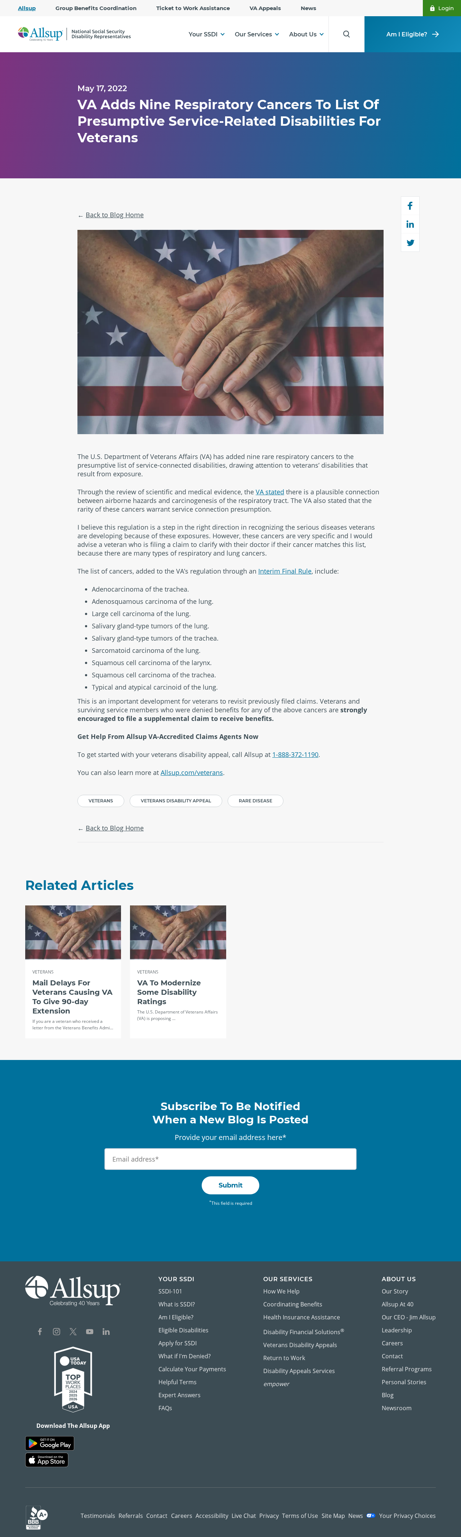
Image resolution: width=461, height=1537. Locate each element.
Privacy (269, 1516)
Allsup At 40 (397, 1304)
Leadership (397, 1330)
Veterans (101, 800)
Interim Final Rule (285, 571)
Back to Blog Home (115, 214)
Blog (388, 1395)
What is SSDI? (176, 1304)
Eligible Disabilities (183, 1330)
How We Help (281, 1291)
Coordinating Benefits (292, 1304)
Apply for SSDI (177, 1343)
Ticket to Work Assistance (193, 8)
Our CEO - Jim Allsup (409, 1317)
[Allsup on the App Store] (46, 1460)
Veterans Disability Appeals (300, 1345)
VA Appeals (265, 8)
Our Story (395, 1291)
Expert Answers (179, 1395)
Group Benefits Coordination (95, 8)
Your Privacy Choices (407, 1516)
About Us (303, 34)
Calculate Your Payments (192, 1369)
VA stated (270, 491)
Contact (392, 1356)
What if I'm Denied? (184, 1356)
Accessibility (212, 1516)
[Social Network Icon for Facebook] (40, 1332)
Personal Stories (404, 1382)
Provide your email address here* (230, 1137)
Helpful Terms (177, 1382)
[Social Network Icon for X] (73, 1332)
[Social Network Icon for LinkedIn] (106, 1332)
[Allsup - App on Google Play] (49, 1443)
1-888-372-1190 (295, 754)
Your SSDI (203, 34)
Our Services (253, 34)
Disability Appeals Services (299, 1371)
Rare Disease (255, 800)
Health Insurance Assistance (301, 1317)
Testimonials (98, 1516)
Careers (392, 1343)
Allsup (27, 8)
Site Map (333, 1516)
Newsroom (397, 1408)
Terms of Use (300, 1516)
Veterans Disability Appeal (176, 800)
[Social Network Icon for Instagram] (56, 1332)
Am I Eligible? (406, 34)
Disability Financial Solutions (303, 1331)
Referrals (130, 1516)
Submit (231, 1185)
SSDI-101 (170, 1291)
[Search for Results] (346, 34)
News (308, 8)
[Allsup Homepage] (74, 34)
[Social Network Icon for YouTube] (89, 1332)
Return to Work (284, 1358)
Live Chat (244, 1516)
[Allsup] (73, 1291)
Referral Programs (407, 1369)
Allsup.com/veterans (192, 772)
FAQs (165, 1408)
